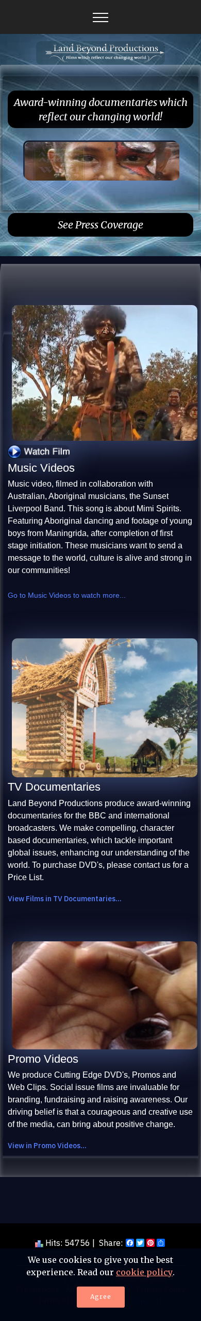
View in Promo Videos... (47, 1145)
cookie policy (144, 1272)
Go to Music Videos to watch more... (67, 595)
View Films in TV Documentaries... (65, 898)
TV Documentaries (54, 786)
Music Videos (41, 467)
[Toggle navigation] (101, 17)
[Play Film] (39, 450)
